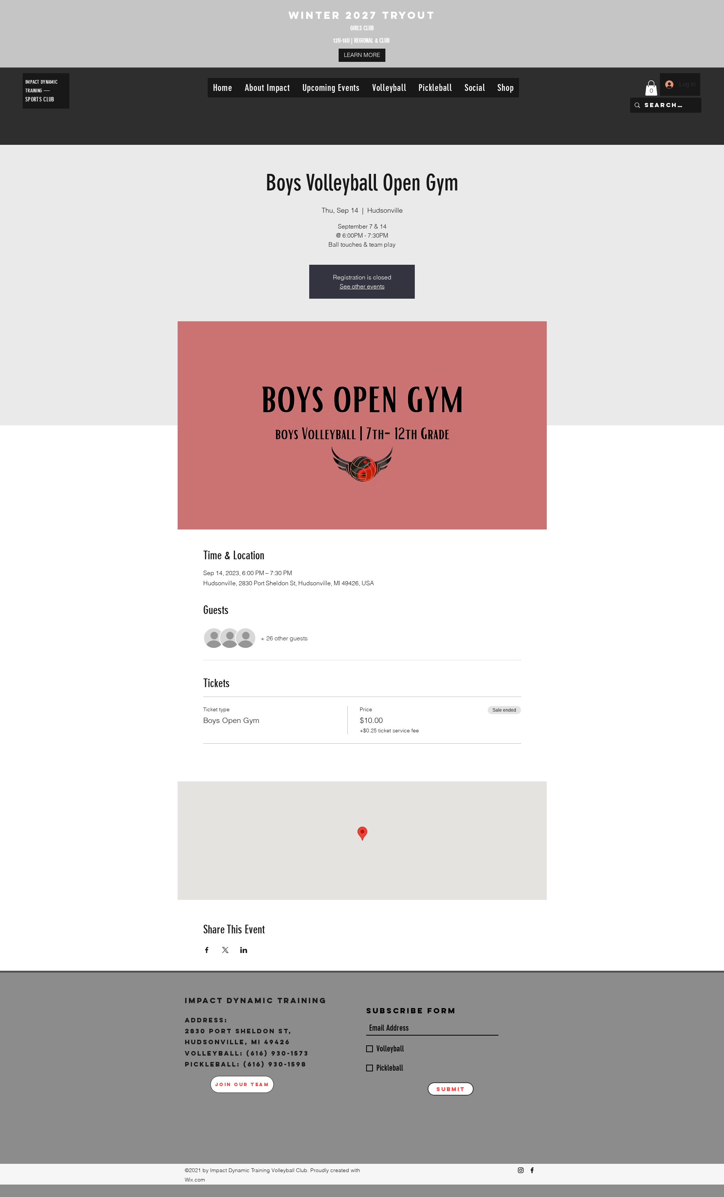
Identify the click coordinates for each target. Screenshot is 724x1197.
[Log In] (669, 84)
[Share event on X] (225, 950)
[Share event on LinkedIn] (243, 950)
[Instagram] (521, 1170)
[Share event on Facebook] (206, 950)
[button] (267, 87)
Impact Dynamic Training (257, 1000)
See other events (362, 286)
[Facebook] (532, 1170)
